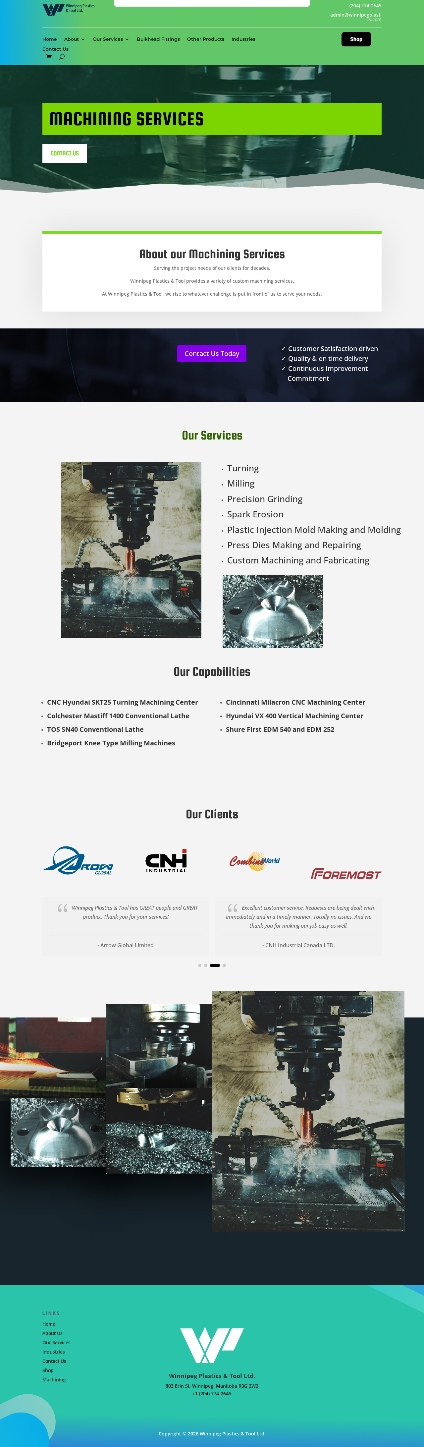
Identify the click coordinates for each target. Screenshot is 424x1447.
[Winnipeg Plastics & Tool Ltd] (53, 1059)
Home (49, 39)
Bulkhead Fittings (158, 39)
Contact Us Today (212, 353)
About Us (52, 1333)
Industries (243, 39)
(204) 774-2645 (365, 5)
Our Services (108, 39)
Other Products (205, 39)
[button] (199, 965)
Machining (54, 1379)
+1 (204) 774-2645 (211, 1393)
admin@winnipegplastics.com (356, 17)
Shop (356, 39)
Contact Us (55, 49)
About (71, 39)
